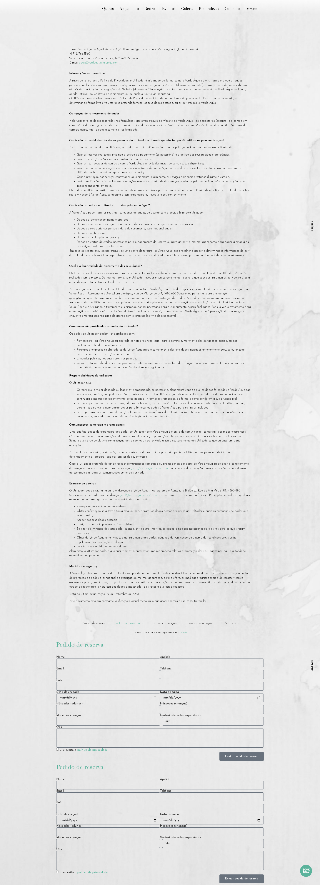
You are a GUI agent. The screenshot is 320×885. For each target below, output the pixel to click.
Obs (59, 727)
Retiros (150, 9)
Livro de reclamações (200, 623)
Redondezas (209, 9)
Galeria (187, 9)
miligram (183, 632)
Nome (60, 657)
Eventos (169, 9)
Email (60, 668)
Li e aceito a (84, 750)
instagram (312, 665)
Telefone (165, 668)
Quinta (108, 9)
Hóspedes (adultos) (69, 703)
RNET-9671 (230, 623)
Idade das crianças (68, 715)
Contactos (233, 9)
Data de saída (169, 692)
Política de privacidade (129, 623)
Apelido (165, 657)
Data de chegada (67, 692)
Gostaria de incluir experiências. (181, 715)
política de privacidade (92, 750)
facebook (312, 226)
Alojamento (129, 9)
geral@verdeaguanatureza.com (98, 62)
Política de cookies (93, 623)
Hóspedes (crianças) (173, 703)
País (59, 680)
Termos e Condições (164, 623)
